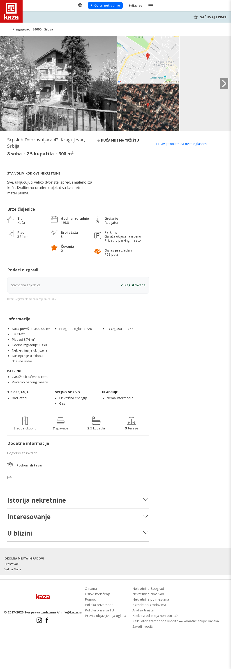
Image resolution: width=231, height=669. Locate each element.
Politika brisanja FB (99, 610)
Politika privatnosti (99, 604)
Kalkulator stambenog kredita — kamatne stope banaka (175, 621)
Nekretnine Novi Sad (148, 594)
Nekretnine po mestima (150, 599)
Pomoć (90, 599)
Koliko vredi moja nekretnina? (155, 615)
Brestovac (11, 564)
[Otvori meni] (150, 5)
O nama (91, 588)
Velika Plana (13, 569)
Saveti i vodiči (142, 626)
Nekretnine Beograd (148, 588)
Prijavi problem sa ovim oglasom (181, 143)
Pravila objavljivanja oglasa (105, 615)
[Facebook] (47, 621)
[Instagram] (39, 621)
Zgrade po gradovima (149, 604)
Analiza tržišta (143, 610)
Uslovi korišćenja (98, 594)
